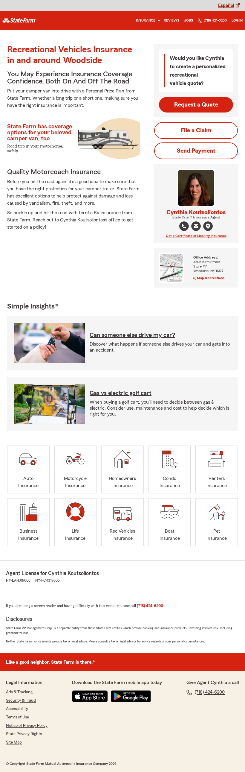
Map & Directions (211, 278)
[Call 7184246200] (184, 226)
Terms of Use (17, 717)
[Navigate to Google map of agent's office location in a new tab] (208, 226)
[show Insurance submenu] (157, 20)
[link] (19, 20)
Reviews (171, 20)
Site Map (14, 742)
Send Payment (196, 151)
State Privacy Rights (24, 734)
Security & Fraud (21, 700)
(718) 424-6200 (215, 20)
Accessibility (17, 709)
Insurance (145, 20)
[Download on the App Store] (90, 696)
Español (226, 5)
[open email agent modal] (196, 226)
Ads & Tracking (19, 692)
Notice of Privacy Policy (27, 726)
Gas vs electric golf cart (120, 393)
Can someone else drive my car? (132, 335)
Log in (237, 20)
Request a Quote (196, 105)
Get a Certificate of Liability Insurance (196, 236)
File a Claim (196, 130)
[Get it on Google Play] (131, 696)
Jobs (188, 20)
